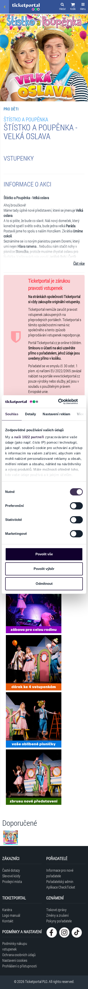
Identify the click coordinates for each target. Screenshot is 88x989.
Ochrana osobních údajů (19, 954)
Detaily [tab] (30, 414)
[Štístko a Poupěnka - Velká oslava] (33, 605)
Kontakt (7, 921)
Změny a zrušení (57, 915)
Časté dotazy (11, 870)
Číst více (79, 263)
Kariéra (7, 909)
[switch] (76, 505)
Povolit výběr (44, 569)
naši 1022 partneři (29, 437)
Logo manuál (11, 915)
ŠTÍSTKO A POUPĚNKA (26, 119)
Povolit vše (44, 554)
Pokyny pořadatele (59, 921)
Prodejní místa (12, 881)
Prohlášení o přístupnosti (19, 966)
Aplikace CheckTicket (60, 887)
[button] (73, 7)
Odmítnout (44, 583)
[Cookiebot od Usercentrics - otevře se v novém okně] (59, 401)
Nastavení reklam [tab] (56, 414)
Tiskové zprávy (56, 909)
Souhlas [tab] (11, 414)
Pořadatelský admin (59, 881)
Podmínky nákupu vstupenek (14, 946)
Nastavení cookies (14, 960)
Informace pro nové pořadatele (59, 873)
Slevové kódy (11, 875)
